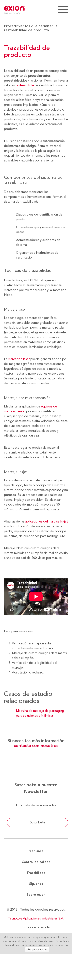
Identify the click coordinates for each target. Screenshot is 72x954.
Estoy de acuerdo (37, 949)
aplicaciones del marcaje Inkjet (46, 521)
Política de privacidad (36, 927)
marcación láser (19, 359)
